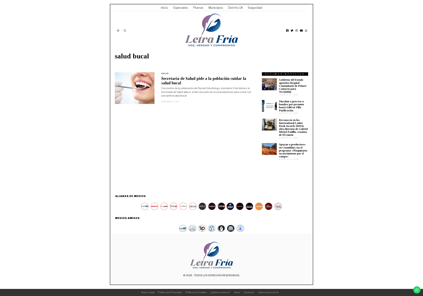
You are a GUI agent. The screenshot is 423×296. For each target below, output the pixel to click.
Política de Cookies (196, 292)
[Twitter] (292, 31)
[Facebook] (287, 31)
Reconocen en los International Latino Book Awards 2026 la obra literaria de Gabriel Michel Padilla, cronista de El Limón (293, 127)
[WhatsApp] (306, 31)
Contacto (249, 292)
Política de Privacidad (170, 292)
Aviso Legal (147, 292)
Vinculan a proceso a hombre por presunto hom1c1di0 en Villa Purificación (291, 106)
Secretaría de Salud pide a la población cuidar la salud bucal (203, 80)
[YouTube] (301, 31)
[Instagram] (297, 31)
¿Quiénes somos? (220, 292)
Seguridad (255, 7)
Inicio (164, 7)
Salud (165, 73)
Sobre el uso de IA (268, 292)
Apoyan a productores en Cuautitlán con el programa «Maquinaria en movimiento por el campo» (293, 150)
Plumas (198, 7)
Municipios (215, 7)
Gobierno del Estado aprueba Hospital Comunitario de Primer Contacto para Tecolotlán (293, 85)
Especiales (180, 7)
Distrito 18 (235, 7)
